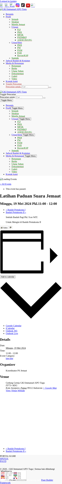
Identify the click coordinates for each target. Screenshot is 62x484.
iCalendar (10, 328)
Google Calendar (13, 325)
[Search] (50, 87)
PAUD (3, 461)
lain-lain (9, 358)
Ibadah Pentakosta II (16, 212)
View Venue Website (15, 390)
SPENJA (4, 458)
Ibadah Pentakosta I (15, 210)
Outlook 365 (11, 331)
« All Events (5, 184)
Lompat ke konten (8, 1)
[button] (34, 85)
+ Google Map (50, 388)
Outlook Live (12, 333)
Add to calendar (7, 277)
